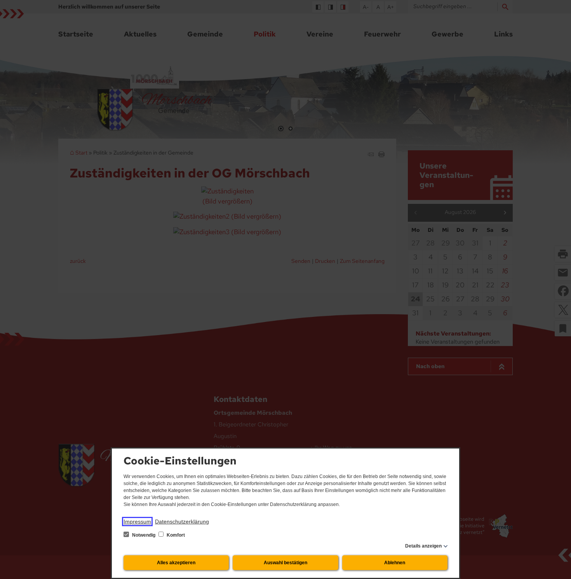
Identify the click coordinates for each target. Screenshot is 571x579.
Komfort (175, 535)
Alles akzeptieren (176, 562)
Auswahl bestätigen (285, 562)
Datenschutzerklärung (182, 521)
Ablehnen (394, 562)
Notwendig (144, 535)
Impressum (137, 521)
